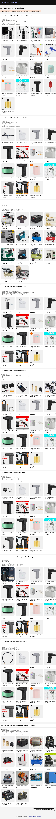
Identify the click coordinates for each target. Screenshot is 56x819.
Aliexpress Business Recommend (34, 816)
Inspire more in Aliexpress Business (43, 809)
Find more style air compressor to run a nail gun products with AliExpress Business (20, 11)
